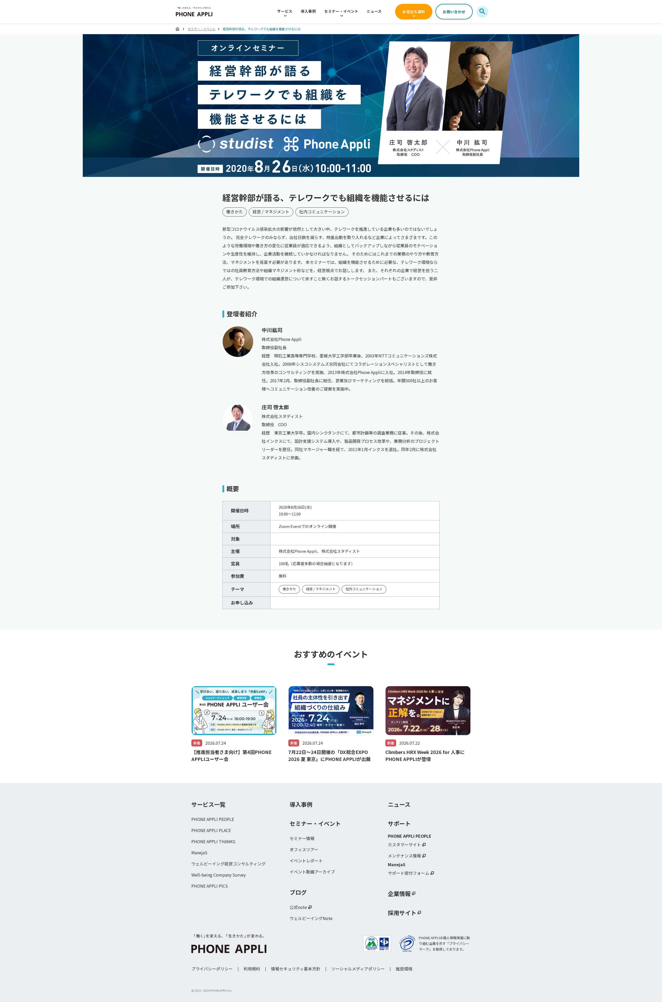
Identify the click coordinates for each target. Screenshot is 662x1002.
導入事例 (308, 11)
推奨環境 (404, 969)
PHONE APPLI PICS (209, 886)
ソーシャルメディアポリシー (358, 969)
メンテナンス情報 (404, 856)
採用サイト (402, 912)
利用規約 (252, 969)
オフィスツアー (304, 849)
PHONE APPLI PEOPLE (212, 819)
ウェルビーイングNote (311, 918)
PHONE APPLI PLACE (211, 830)
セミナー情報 (302, 838)
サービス (284, 11)
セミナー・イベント (341, 11)
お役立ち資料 (413, 11)
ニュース (374, 11)
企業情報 (399, 893)
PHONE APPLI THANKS (213, 841)
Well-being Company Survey (218, 875)
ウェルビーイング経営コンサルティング (228, 864)
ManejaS (199, 852)
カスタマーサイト (404, 844)
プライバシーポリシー (212, 969)
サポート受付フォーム (408, 873)
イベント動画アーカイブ (312, 872)
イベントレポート (306, 860)
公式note (298, 907)
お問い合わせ (454, 11)
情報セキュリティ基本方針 (295, 969)
